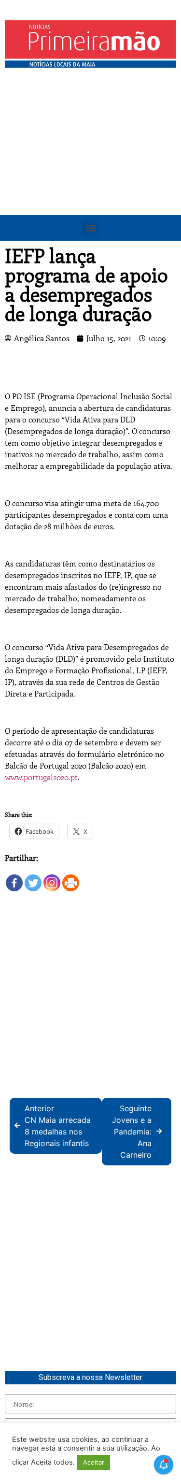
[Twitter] (33, 878)
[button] (90, 228)
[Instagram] (51, 878)
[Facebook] (14, 878)
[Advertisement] (90, 168)
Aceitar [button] (93, 1462)
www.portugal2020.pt (41, 777)
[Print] (70, 878)
